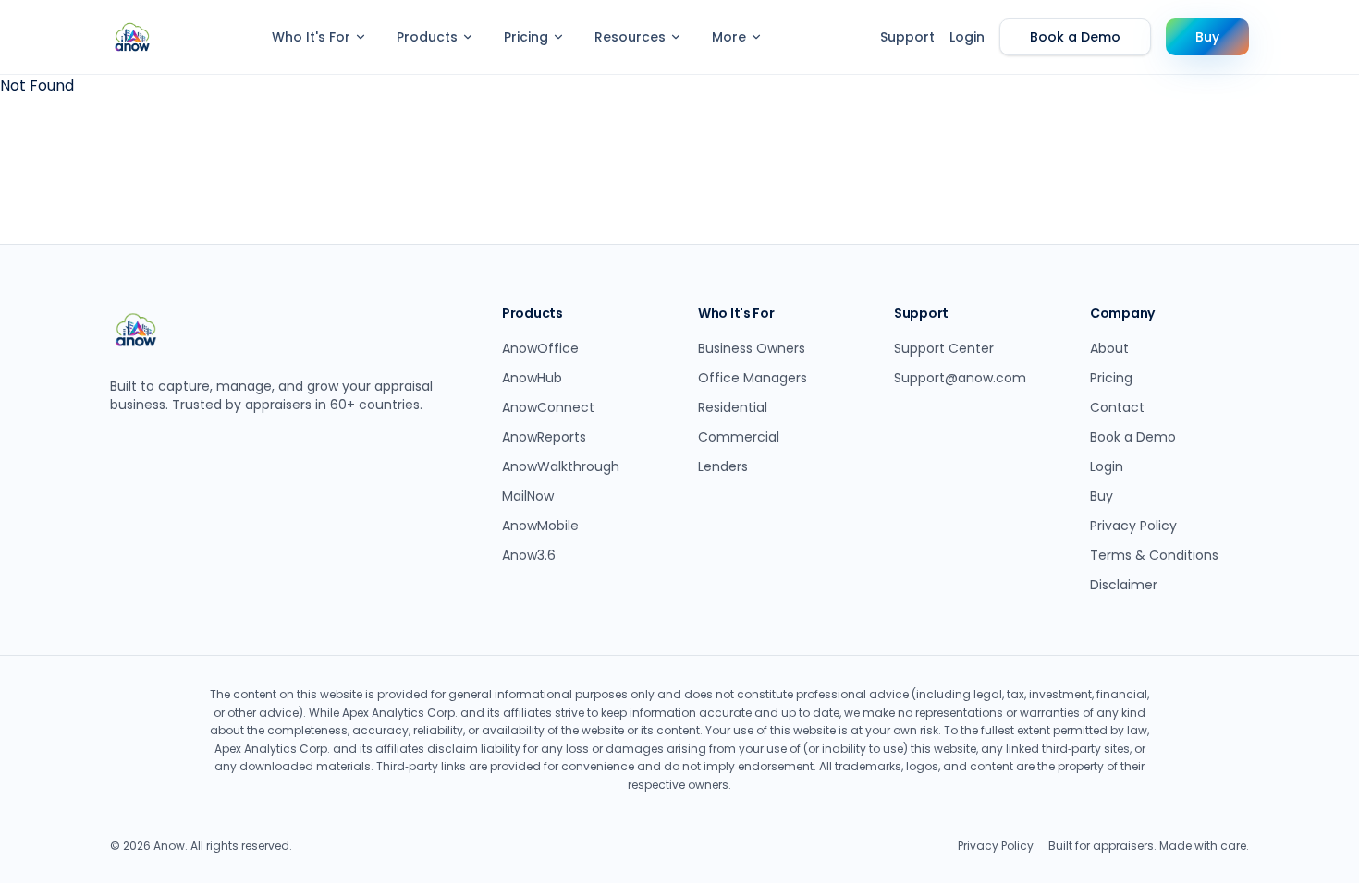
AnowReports (544, 437)
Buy (1207, 37)
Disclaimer (1123, 584)
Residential (732, 407)
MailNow (528, 496)
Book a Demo (1075, 37)
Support (907, 37)
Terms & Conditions (1154, 555)
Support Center (944, 348)
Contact (1117, 407)
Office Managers (752, 378)
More (729, 37)
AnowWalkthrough (560, 466)
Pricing (526, 37)
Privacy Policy (1133, 525)
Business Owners (751, 348)
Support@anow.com (960, 378)
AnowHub (532, 378)
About (1109, 348)
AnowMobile (540, 525)
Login (967, 37)
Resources (630, 37)
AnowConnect (548, 407)
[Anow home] (132, 37)
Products (427, 37)
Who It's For (311, 37)
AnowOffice (540, 348)
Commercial (738, 437)
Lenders (723, 466)
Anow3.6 (529, 555)
